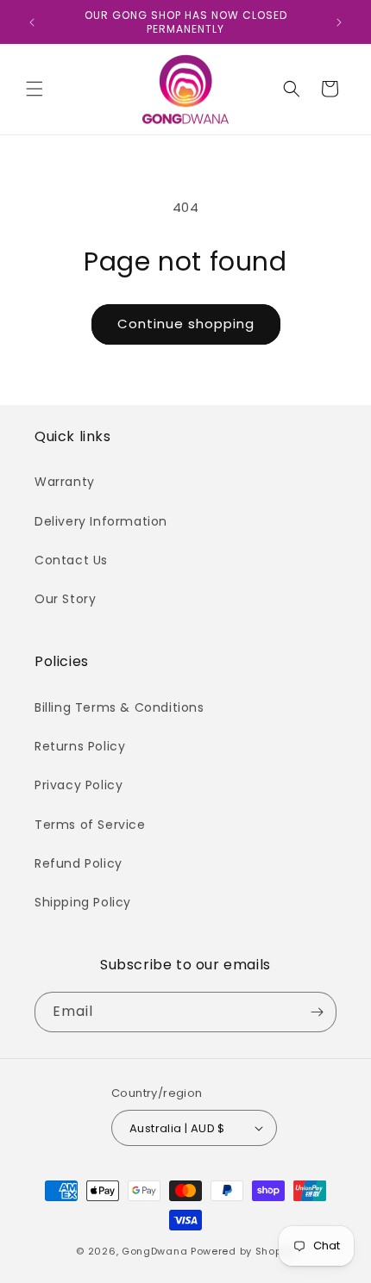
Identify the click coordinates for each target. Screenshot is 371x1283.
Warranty (65, 481)
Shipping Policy (83, 902)
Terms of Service (90, 824)
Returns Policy (80, 746)
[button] (34, 89)
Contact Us (71, 560)
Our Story (65, 598)
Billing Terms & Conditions (119, 707)
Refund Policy (79, 863)
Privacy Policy (79, 785)
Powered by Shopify (243, 1251)
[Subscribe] (317, 1012)
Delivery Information (101, 521)
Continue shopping (186, 324)
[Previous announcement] (32, 22)
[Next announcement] (339, 22)
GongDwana (154, 1251)
